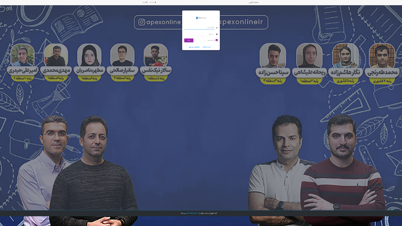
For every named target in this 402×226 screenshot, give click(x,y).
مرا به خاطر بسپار (211, 40)
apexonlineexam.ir (192, 213)
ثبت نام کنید (207, 47)
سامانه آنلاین (254, 2)
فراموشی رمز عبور (194, 47)
